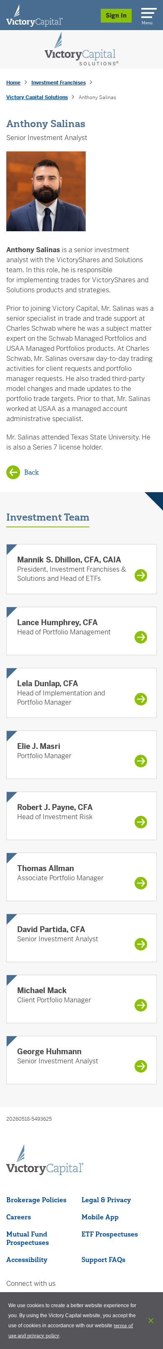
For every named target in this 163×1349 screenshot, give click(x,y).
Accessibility (26, 1259)
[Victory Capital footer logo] (45, 1172)
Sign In (116, 15)
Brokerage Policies (36, 1200)
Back (31, 472)
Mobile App (100, 1217)
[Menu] (147, 11)
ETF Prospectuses (110, 1234)
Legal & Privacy (106, 1200)
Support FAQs (103, 1259)
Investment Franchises (58, 82)
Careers (18, 1217)
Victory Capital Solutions (37, 97)
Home (13, 82)
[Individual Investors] (34, 15)
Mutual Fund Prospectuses (27, 1238)
